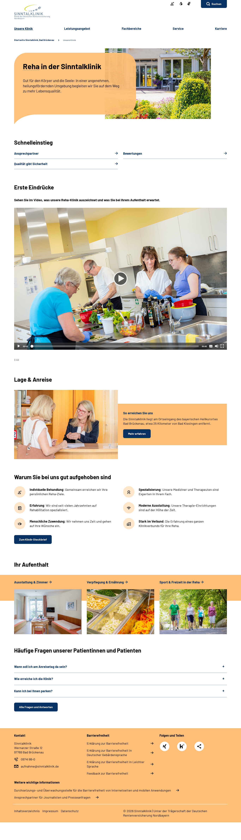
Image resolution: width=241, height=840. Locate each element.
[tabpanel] (120, 284)
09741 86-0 (28, 759)
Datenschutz (70, 811)
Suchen (216, 3)
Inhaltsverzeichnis (27, 811)
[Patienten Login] (172, 4)
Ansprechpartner (26, 153)
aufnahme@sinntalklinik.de (40, 766)
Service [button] (178, 29)
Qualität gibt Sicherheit (30, 164)
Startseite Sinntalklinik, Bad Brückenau (34, 40)
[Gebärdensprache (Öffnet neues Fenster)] (189, 4)
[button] (214, 4)
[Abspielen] (120, 279)
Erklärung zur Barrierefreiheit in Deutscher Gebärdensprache (109, 752)
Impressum (50, 811)
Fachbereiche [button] (131, 29)
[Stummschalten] (216, 346)
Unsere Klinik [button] (23, 29)
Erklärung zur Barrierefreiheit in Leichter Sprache (115, 764)
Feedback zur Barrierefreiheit (107, 773)
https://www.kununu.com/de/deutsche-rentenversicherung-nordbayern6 (183, 747)
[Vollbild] (222, 346)
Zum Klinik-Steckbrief (33, 539)
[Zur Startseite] (120, 12)
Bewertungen (132, 153)
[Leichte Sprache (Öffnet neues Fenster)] (181, 4)
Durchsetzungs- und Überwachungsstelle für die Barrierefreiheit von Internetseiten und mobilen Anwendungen (92, 790)
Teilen (199, 746)
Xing (165, 744)
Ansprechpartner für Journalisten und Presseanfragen (52, 797)
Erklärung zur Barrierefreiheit (107, 743)
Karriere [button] (221, 29)
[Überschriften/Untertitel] (210, 346)
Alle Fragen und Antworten (36, 707)
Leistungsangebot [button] (77, 29)
